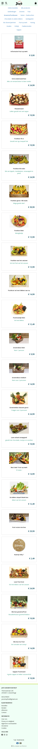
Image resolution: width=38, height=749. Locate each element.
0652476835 (5, 697)
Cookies (4, 728)
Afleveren (4, 710)
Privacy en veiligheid (7, 721)
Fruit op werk (23, 22)
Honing (32, 22)
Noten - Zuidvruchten (27, 15)
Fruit (29, 12)
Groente (21, 12)
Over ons (4, 719)
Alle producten (25, 8)
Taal (14, 740)
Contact (3, 712)
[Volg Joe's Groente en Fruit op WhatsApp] (7, 735)
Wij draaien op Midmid (19, 746)
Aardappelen (30, 19)
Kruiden (9, 26)
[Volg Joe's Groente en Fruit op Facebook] (2, 735)
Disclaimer (4, 726)
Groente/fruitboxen (10, 15)
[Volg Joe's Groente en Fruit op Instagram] (4, 735)
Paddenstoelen (26, 26)
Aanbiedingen (12, 12)
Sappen (19, 30)
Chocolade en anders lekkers (13, 19)
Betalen (3, 708)
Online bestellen (13, 8)
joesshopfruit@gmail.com (9, 699)
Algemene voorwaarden (9, 723)
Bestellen (4, 706)
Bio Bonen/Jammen (9, 22)
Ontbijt (17, 26)
